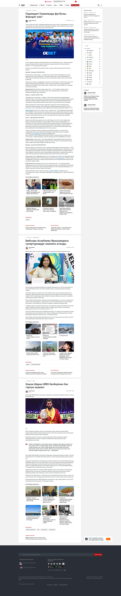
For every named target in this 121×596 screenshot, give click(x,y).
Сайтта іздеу (98, 554)
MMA (61, 5)
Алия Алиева (32, 247)
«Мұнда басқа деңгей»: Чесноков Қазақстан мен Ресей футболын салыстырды (91, 31)
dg (64, 570)
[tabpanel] (92, 66)
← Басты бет (28, 10)
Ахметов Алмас (92, 92)
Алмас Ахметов (32, 20)
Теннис (67, 5)
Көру (108, 539)
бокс (38, 529)
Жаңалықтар (34, 5)
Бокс (55, 5)
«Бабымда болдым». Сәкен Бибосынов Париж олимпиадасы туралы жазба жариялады (61, 229)
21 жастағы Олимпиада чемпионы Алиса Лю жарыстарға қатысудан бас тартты (61, 373)
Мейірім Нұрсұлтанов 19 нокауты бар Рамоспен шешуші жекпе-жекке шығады (36, 538)
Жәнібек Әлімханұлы (30, 529)
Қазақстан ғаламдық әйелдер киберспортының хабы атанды (91, 109)
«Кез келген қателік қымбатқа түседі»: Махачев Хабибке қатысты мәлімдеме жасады (92, 38)
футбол (27, 219)
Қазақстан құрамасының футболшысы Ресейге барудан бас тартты (92, 16)
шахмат (27, 364)
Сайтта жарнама (63, 584)
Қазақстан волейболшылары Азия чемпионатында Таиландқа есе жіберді (35, 373)
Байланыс (55, 584)
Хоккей (49, 5)
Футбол (42, 5)
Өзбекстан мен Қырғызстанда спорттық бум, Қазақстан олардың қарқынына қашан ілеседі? (91, 98)
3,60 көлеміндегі (60, 158)
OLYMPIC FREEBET (53, 170)
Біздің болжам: (29, 110)
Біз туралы (49, 584)
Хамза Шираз (52, 529)
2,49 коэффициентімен (37, 133)
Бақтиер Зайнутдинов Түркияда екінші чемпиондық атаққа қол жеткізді (35, 228)
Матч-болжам (75, 5)
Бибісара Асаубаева (35, 364)
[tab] (87, 46)
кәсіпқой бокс (44, 529)
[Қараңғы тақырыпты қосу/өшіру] (101, 5)
